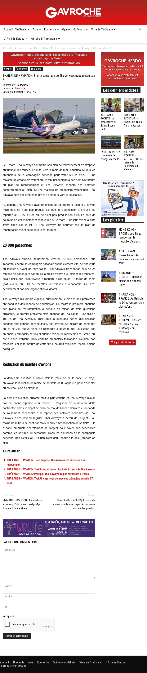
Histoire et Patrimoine (44, 38)
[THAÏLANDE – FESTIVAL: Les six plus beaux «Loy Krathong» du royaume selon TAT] (108, 319)
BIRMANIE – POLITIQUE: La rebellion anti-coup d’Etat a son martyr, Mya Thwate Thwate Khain (22, 504)
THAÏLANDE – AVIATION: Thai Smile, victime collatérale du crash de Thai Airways (51, 469)
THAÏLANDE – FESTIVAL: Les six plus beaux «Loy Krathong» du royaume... (130, 324)
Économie (50, 29)
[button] (139, 29)
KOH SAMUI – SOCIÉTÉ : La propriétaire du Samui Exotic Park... (108, 122)
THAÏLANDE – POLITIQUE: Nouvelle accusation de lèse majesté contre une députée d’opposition (73, 504)
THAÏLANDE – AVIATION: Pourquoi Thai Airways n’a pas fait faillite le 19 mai (48, 474)
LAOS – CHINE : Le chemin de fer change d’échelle (110, 155)
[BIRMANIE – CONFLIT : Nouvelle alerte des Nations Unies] (108, 276)
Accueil (8, 29)
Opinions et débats (73, 29)
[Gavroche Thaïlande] (73, 12)
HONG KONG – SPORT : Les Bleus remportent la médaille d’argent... (130, 235)
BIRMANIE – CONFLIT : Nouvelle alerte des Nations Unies (130, 279)
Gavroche (20, 88)
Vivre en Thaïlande (102, 29)
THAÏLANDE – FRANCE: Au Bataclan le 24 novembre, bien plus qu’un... (131, 300)
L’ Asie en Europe (14, 38)
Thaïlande (21, 29)
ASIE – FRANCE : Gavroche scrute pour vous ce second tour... (131, 257)
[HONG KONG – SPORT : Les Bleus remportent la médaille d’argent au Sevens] (108, 233)
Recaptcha (8, 616)
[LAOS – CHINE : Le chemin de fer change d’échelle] (111, 142)
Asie (35, 29)
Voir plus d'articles (121, 342)
